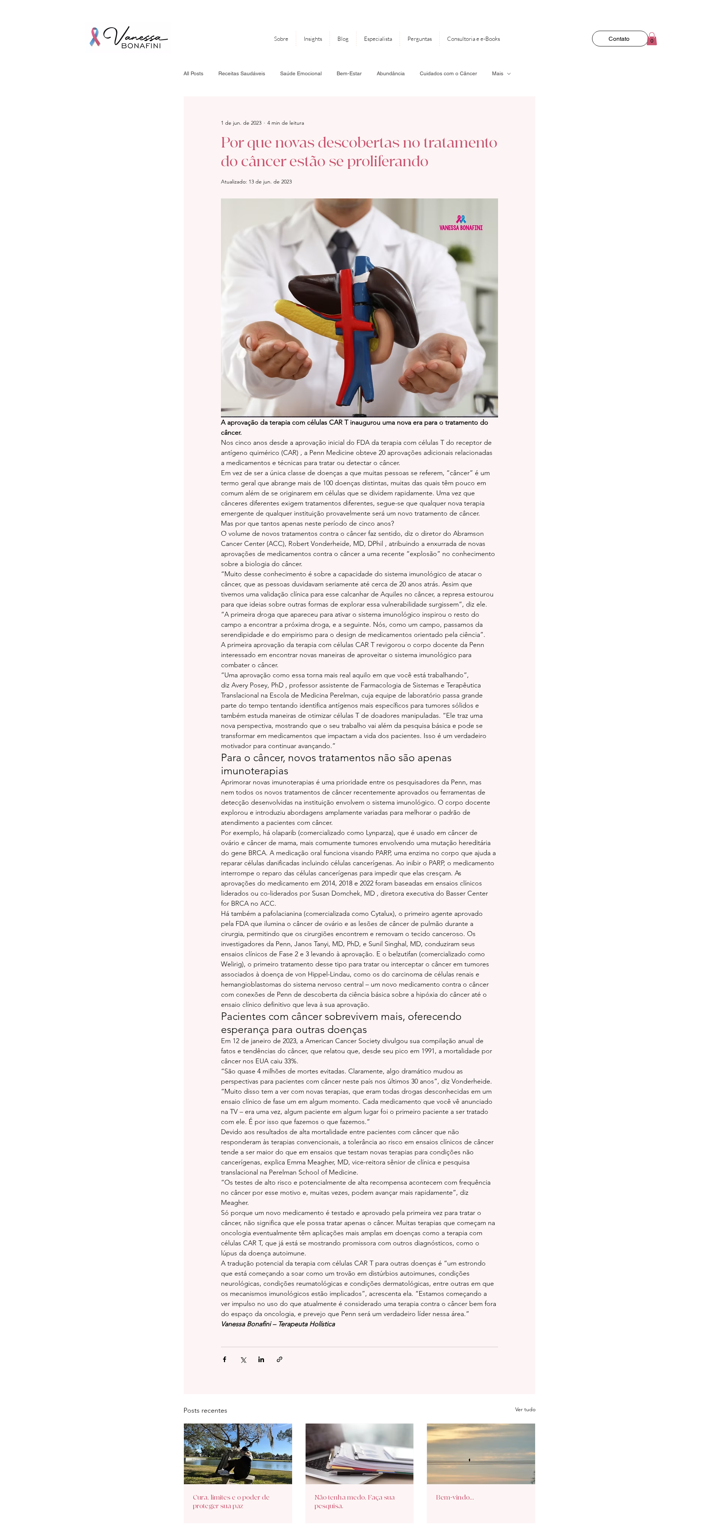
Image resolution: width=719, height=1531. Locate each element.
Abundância (391, 73)
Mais (497, 73)
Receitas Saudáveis (241, 73)
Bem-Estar (349, 73)
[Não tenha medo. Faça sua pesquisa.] (360, 1454)
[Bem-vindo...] (481, 1454)
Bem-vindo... (455, 1497)
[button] (651, 38)
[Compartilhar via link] (279, 1359)
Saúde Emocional (301, 73)
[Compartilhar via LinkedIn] (261, 1359)
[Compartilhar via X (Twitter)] (242, 1359)
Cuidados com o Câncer (448, 73)
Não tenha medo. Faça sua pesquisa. (355, 1501)
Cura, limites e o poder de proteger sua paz (231, 1501)
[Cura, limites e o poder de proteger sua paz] (238, 1454)
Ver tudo (525, 1409)
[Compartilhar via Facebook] (224, 1359)
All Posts (193, 73)
